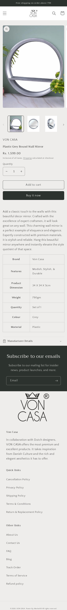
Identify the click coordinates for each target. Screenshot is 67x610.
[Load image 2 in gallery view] (33, 124)
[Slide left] (3, 124)
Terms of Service (16, 575)
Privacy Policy (15, 487)
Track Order (13, 567)
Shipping (27, 158)
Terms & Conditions (18, 504)
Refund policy (15, 583)
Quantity (8, 164)
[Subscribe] (56, 380)
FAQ (8, 551)
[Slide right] (63, 124)
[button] (5, 13)
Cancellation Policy (18, 479)
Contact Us (13, 543)
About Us (12, 534)
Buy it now (33, 195)
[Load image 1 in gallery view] (16, 124)
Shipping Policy (16, 495)
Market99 (38, 609)
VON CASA (21, 609)
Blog (9, 559)
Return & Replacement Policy (24, 512)
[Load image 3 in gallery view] (51, 124)
